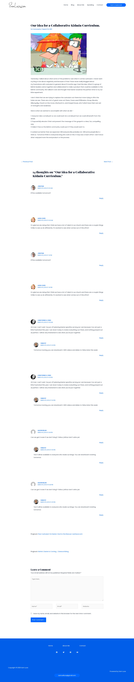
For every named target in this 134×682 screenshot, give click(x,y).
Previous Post (27, 162)
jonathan (41, 186)
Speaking (90, 5)
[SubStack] (77, 652)
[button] (116, 5)
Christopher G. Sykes (44, 320)
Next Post (108, 162)
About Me (80, 5)
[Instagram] (70, 652)
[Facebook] (57, 652)
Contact (100, 5)
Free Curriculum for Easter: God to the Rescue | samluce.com (60, 534)
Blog (72, 5)
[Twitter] (63, 652)
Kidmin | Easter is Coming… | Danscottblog (53, 551)
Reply (101, 198)
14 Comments (36, 29)
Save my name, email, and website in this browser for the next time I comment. (62, 613)
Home (66, 5)
